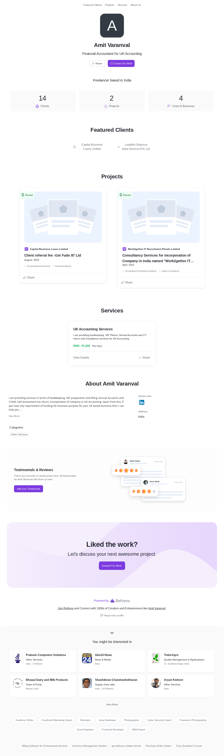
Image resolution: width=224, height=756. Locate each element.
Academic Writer (24, 720)
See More (14, 416)
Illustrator (85, 720)
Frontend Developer (113, 729)
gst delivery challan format (126, 745)
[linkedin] (142, 402)
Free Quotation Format (189, 745)
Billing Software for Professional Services (44, 745)
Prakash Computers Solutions (46, 654)
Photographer (131, 720)
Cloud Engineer (85, 729)
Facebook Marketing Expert (57, 720)
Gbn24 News (103, 654)
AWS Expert (138, 729)
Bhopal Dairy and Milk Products (47, 679)
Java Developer (107, 720)
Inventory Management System (89, 745)
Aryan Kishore (173, 679)
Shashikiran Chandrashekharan (116, 679)
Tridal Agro (171, 654)
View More (112, 704)
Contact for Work (123, 63)
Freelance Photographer (193, 720)
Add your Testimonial (28, 488)
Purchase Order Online (158, 745)
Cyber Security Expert (159, 720)
